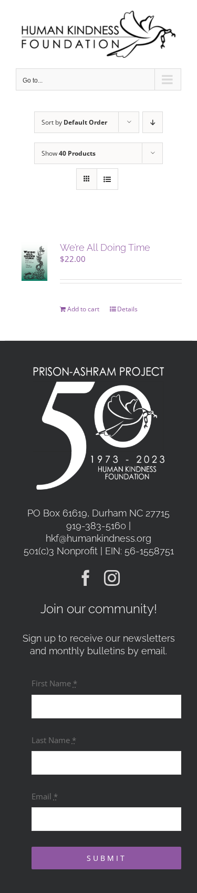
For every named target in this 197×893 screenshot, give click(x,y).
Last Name (54, 740)
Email (45, 796)
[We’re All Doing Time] (34, 261)
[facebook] (86, 578)
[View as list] (107, 179)
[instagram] (112, 578)
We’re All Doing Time (105, 247)
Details (127, 309)
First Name (54, 683)
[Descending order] (152, 122)
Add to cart (83, 309)
